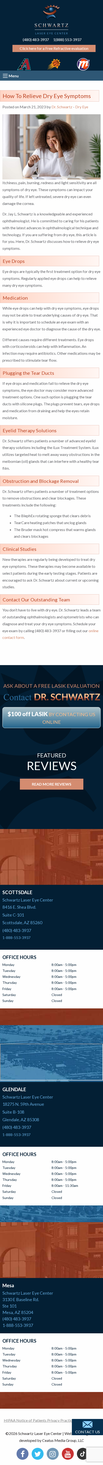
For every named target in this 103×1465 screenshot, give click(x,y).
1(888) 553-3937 (67, 39)
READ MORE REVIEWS (51, 784)
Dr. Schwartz (62, 106)
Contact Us (87, 1431)
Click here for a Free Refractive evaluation (54, 48)
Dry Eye (81, 106)
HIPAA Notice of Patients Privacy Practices (40, 1420)
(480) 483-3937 (36, 39)
